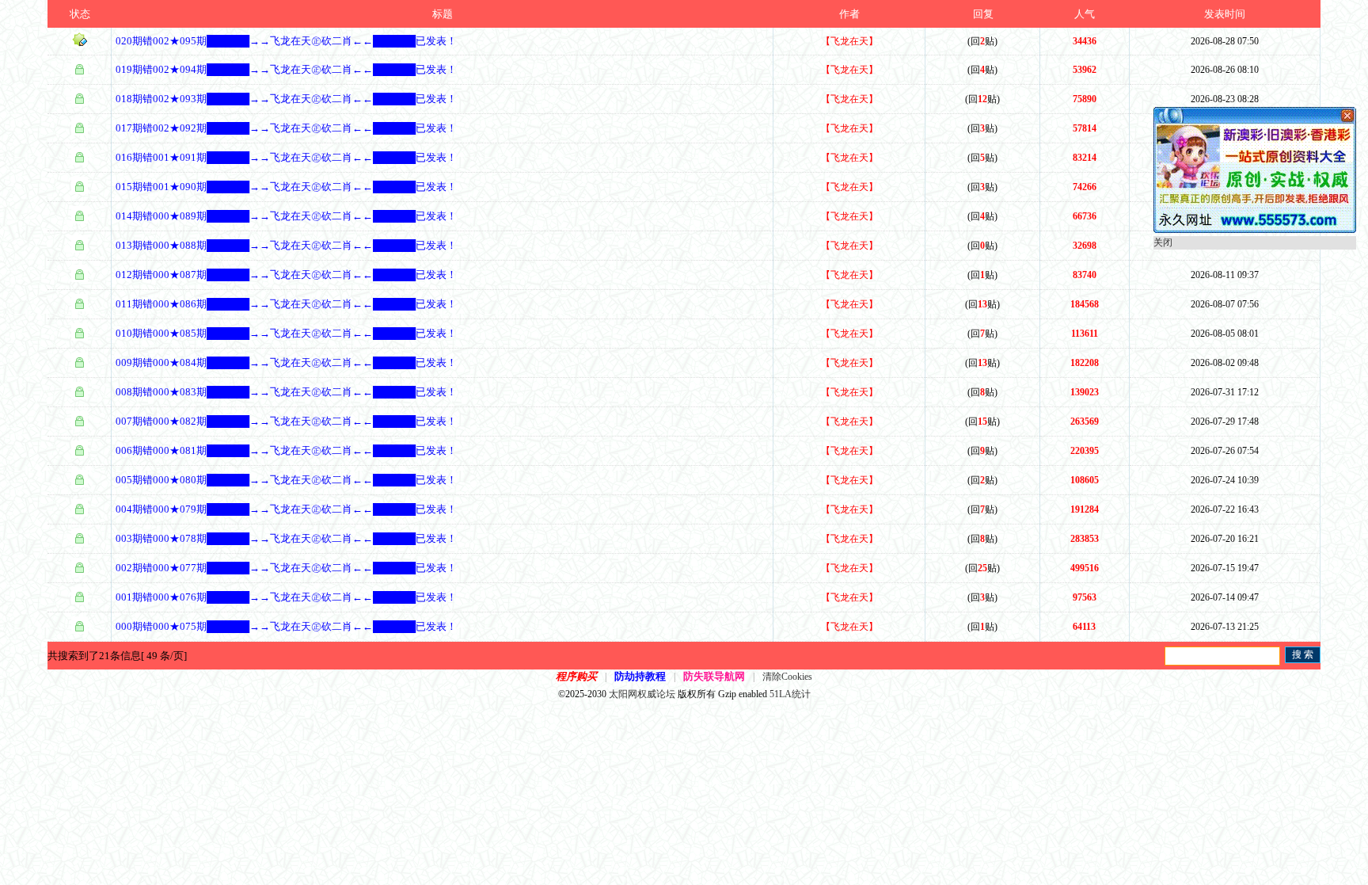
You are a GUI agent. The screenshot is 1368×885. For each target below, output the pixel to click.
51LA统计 (790, 694)
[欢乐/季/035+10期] (1254, 229)
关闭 (1162, 242)
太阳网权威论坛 (642, 694)
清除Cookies (787, 676)
